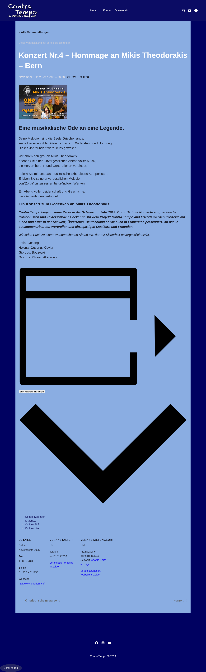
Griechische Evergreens (44, 600)
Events (107, 10)
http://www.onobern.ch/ (32, 583)
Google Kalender (35, 516)
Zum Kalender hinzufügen (32, 392)
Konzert (178, 600)
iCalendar (30, 520)
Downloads (121, 10)
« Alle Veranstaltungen (34, 32)
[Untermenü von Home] (98, 10)
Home (93, 10)
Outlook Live (32, 528)
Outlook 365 (32, 524)
